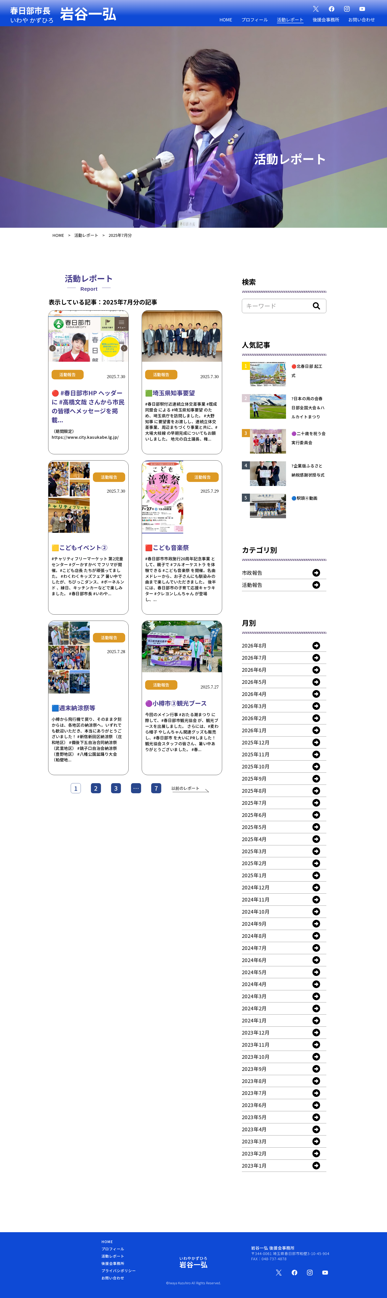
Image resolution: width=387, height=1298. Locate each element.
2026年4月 (254, 693)
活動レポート (290, 19)
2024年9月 (254, 923)
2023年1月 (254, 1165)
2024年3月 (254, 996)
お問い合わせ (361, 19)
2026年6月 (254, 669)
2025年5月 (254, 826)
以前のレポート (185, 788)
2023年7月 (254, 1092)
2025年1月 (254, 875)
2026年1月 (254, 730)
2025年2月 (254, 863)
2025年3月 (254, 851)
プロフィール (254, 19)
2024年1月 (254, 1020)
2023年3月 (254, 1141)
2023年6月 (254, 1104)
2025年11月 (256, 754)
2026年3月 (254, 705)
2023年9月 (254, 1068)
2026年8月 (254, 645)
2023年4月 (254, 1129)
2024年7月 (254, 947)
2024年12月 (256, 887)
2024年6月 (254, 959)
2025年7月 (254, 802)
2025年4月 (254, 839)
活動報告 (252, 584)
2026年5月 (254, 681)
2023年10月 (256, 1056)
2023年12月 (256, 1032)
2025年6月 (254, 814)
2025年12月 (256, 742)
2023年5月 (254, 1117)
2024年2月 (254, 1008)
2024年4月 (254, 983)
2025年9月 (254, 778)
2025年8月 (254, 790)
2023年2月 (254, 1153)
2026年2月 (254, 718)
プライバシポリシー (118, 1270)
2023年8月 (254, 1080)
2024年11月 (256, 899)
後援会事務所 (326, 19)
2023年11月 (256, 1044)
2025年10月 (256, 766)
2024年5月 (254, 972)
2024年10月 (256, 911)
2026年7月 (254, 657)
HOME (226, 19)
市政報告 (252, 572)
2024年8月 (254, 935)
